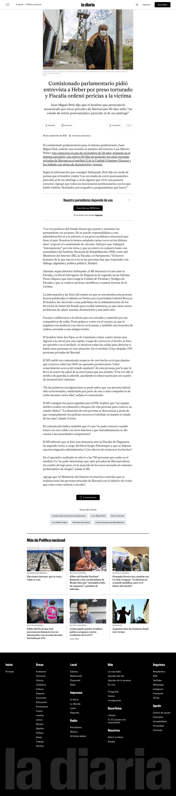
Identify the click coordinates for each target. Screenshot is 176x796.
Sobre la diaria (115, 737)
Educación (41, 702)
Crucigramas (114, 700)
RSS (155, 676)
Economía (41, 697)
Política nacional (33, 4)
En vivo (111, 684)
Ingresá (98, 215)
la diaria (19, 4)
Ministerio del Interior (81, 522)
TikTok (156, 697)
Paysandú (75, 680)
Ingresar (146, 4)
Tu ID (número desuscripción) (117, 721)
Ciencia (40, 680)
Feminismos (42, 706)
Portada (10, 671)
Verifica (40, 746)
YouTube (157, 680)
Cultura (40, 689)
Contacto (157, 730)
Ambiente (41, 671)
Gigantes (74, 712)
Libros (39, 719)
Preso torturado (117, 516)
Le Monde (75, 704)
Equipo (111, 741)
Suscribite (162, 4)
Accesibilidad (160, 721)
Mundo (39, 724)
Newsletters (159, 671)
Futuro (39, 711)
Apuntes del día (116, 676)
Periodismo (76, 727)
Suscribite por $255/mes (88, 208)
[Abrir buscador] (137, 4)
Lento (73, 708)
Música (73, 731)
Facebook (158, 693)
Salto (72, 684)
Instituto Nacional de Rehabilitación (109, 522)
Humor (111, 696)
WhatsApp (158, 684)
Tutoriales (158, 717)
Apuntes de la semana (119, 680)
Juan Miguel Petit (98, 516)
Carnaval (40, 676)
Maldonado (76, 676)
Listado (111, 715)
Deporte (40, 693)
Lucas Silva (74, 639)
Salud (39, 737)
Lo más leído (114, 671)
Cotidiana (41, 684)
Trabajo (40, 741)
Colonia (74, 671)
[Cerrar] (129, 200)
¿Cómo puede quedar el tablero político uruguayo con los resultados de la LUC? (86, 632)
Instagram (158, 689)
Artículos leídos (78, 736)
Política (39, 732)
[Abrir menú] (8, 5)
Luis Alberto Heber (59, 522)
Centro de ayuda (161, 712)
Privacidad (158, 725)
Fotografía (113, 691)
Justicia (40, 715)
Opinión (40, 728)
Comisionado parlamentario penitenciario (69, 516)
